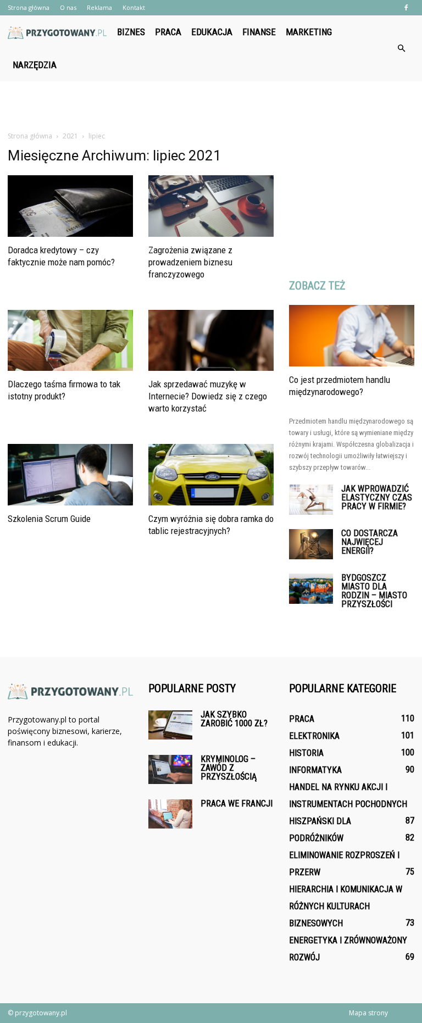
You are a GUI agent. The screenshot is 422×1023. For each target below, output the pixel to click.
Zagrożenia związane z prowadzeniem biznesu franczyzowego (190, 262)
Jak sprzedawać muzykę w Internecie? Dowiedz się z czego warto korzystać (207, 396)
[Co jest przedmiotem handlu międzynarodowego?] (351, 335)
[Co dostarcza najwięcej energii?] (311, 544)
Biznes (131, 31)
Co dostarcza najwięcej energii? (369, 542)
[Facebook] (406, 7)
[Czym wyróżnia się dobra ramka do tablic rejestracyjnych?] (211, 474)
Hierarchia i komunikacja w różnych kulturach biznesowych (345, 906)
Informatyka (315, 770)
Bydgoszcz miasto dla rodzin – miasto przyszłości (374, 590)
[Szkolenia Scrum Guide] (70, 474)
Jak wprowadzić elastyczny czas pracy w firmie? (376, 497)
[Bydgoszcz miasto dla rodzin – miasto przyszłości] (311, 589)
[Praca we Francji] (170, 814)
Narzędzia (35, 64)
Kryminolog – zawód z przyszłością (229, 768)
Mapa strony (368, 1013)
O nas (68, 7)
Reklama (99, 7)
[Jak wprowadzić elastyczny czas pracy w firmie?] (311, 500)
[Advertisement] (211, 105)
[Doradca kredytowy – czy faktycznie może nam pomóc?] (70, 206)
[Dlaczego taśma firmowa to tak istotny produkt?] (70, 340)
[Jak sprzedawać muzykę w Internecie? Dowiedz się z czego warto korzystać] (211, 340)
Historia (306, 753)
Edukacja (211, 31)
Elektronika (314, 736)
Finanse (259, 31)
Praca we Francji (237, 803)
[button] (401, 48)
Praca (168, 31)
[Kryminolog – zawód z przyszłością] (170, 769)
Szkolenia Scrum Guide (49, 518)
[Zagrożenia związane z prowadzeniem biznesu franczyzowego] (211, 206)
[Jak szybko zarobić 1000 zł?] (170, 725)
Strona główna (28, 7)
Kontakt (134, 7)
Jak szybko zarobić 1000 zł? (234, 719)
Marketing (309, 31)
